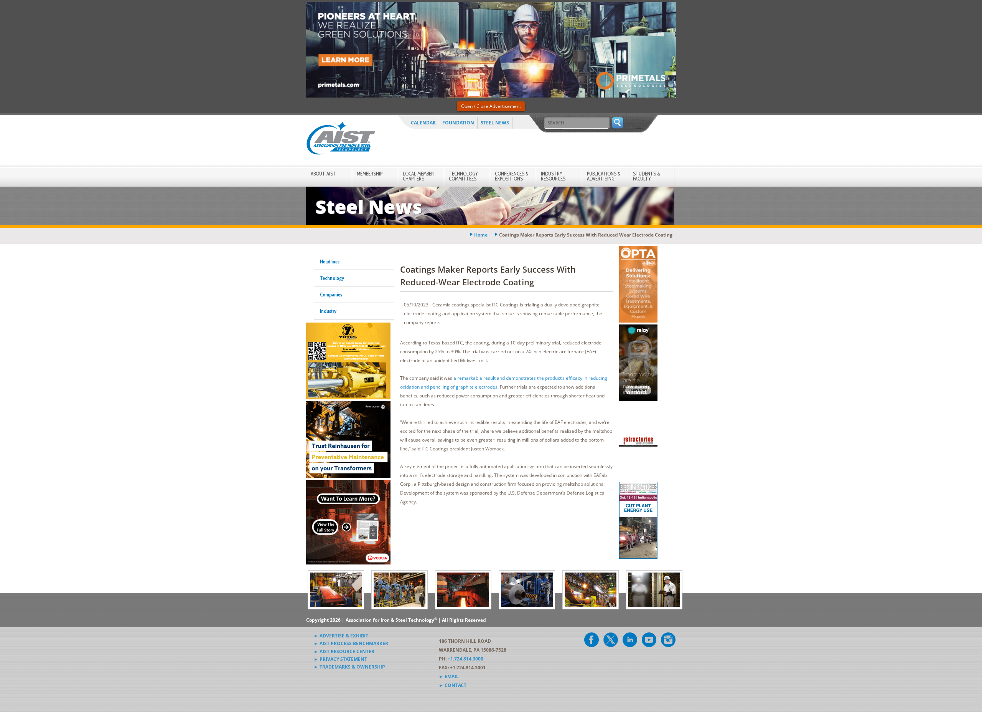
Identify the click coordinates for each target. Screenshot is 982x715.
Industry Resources (553, 176)
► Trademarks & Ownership (349, 667)
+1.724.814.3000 (465, 658)
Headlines (329, 261)
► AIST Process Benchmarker (351, 643)
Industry (328, 311)
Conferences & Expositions (512, 176)
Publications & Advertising (604, 176)
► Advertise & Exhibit (341, 635)
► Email (449, 676)
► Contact (452, 685)
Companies (331, 294)
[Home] (340, 139)
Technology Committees (463, 176)
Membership (369, 173)
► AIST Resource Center (344, 651)
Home (481, 235)
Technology (332, 278)
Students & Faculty (646, 176)
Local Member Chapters (418, 176)
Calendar (423, 122)
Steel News (495, 122)
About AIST (323, 173)
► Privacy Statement (340, 659)
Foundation (458, 122)
